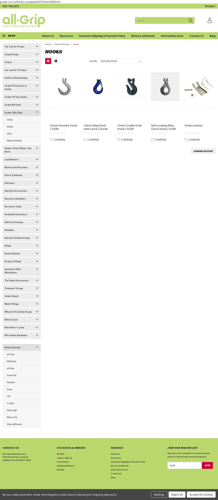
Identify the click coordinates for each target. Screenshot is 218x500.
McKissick (12, 361)
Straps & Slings (13, 261)
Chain (9, 119)
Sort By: (93, 61)
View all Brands (14, 424)
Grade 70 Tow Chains (16, 97)
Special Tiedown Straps (17, 237)
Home (48, 44)
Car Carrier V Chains (16, 70)
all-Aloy (10, 368)
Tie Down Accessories (17, 280)
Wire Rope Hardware (16, 335)
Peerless (11, 382)
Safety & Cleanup (14, 222)
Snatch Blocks (12, 253)
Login (59, 458)
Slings (8, 245)
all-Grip (10, 354)
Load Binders (12, 159)
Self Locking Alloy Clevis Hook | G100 (163, 127)
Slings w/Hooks (14, 140)
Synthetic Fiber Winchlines (13, 271)
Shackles (9, 230)
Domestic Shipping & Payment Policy (102, 35)
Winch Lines (11, 319)
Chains (8, 62)
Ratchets (9, 183)
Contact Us (196, 35)
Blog (212, 35)
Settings (159, 494)
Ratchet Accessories (16, 190)
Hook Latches (194, 125)
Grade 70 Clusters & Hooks (16, 87)
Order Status (63, 461)
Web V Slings (12, 304)
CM (8, 396)
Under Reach (12, 296)
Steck (9, 389)
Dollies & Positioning (16, 77)
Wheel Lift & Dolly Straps (18, 311)
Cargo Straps (12, 54)
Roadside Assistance (16, 214)
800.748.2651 (11, 6)
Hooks (10, 126)
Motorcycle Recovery (16, 167)
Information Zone (172, 35)
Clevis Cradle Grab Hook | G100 (129, 127)
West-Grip (12, 417)
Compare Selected (203, 151)
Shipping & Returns (66, 465)
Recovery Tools (13, 206)
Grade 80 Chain (13, 104)
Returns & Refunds (143, 35)
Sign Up (68, 458)
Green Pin (12, 375)
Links (9, 133)
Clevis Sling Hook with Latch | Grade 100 (96, 127)
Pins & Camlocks (13, 175)
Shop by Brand (12, 347)
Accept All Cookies (201, 494)
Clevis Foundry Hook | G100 (63, 127)
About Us (115, 454)
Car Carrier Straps (14, 46)
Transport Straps (14, 288)
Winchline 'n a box (14, 327)
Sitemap (60, 469)
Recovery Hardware (15, 198)
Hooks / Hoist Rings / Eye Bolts (18, 150)
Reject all (177, 494)
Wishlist (210, 6)
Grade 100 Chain (13, 112)
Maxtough (12, 410)
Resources (66, 35)
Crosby (10, 403)
